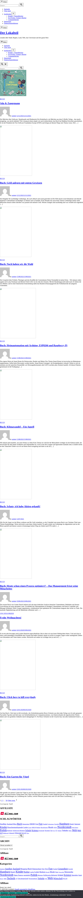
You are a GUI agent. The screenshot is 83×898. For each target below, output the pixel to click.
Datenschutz (25, 824)
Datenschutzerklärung (11, 23)
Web (74, 830)
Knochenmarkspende (15, 827)
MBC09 (34, 827)
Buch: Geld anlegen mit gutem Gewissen (21, 183)
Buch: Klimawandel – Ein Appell (17, 426)
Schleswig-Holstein (19, 830)
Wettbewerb (6, 833)
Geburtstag (51, 824)
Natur (56, 872)
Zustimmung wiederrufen (8, 897)
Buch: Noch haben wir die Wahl (16, 264)
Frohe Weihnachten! (10, 617)
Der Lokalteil (9, 33)
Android (2, 869)
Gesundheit (63, 868)
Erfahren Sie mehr (21, 893)
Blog (15, 824)
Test (51, 830)
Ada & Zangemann (10, 103)
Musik (50, 827)
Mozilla (47, 872)
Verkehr (65, 830)
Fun (40, 824)
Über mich (7, 11)
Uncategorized (7, 613)
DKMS (32, 824)
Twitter (60, 830)
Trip (54, 830)
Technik (47, 830)
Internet (77, 824)
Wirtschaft (18, 833)
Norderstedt (64, 827)
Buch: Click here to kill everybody (18, 697)
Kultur (27, 872)
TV (56, 830)
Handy (72, 824)
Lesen (29, 827)
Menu (4, 42)
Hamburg (64, 823)
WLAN (24, 833)
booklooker (7, 14)
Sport (80, 875)
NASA (55, 827)
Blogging (23, 869)
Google (56, 824)
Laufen (25, 827)
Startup (1, 878)
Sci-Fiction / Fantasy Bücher (17, 18)
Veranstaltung (33, 878)
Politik (3, 830)
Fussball (45, 824)
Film (43, 869)
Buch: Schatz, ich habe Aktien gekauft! (20, 506)
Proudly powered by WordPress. (25, 889)
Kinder (3, 827)
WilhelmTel (11, 833)
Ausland (10, 824)
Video (70, 830)
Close (5, 2)
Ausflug (3, 824)
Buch (2, 99)
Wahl (46, 878)
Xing (28, 833)
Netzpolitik (61, 872)
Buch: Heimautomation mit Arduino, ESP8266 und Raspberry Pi (33, 345)
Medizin (38, 827)
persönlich (27, 875)
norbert (14, 116)
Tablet (5, 878)
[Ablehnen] (29, 893)
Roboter (9, 830)
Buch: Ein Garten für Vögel (14, 776)
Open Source (75, 827)
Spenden (75, 875)
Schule (28, 830)
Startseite (7, 9)
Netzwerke (68, 872)
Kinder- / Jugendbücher (15, 16)
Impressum (7, 21)
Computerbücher (13, 20)
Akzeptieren (4, 893)
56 (6, 800)
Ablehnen (12, 893)
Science (35, 830)
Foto (36, 824)
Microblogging (44, 827)
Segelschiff (41, 830)
